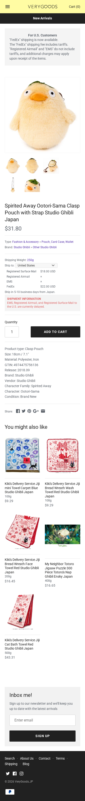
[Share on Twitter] (24, 411)
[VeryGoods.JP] (42, 6)
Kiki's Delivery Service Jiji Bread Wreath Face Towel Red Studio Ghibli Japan (22, 566)
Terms (60, 758)
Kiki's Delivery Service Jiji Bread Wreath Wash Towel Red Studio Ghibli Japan (62, 490)
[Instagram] (21, 774)
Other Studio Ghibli (45, 247)
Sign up (42, 736)
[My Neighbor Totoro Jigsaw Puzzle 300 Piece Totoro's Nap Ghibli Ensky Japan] (62, 535)
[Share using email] (43, 411)
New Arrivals (42, 18)
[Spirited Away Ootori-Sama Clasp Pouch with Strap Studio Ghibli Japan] (42, 115)
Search (10, 758)
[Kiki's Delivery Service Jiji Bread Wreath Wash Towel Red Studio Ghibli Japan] (62, 455)
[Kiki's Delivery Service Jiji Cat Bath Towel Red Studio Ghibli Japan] (22, 611)
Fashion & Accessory (25, 241)
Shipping (11, 764)
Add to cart (55, 332)
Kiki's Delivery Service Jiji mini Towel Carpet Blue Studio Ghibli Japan (22, 488)
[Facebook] (15, 774)
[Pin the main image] (29, 411)
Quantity (11, 322)
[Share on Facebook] (18, 411)
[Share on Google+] (36, 411)
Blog (26, 764)
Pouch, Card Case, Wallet (57, 241)
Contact (45, 758)
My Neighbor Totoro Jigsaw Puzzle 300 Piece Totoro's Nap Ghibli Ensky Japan (59, 570)
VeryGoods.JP (24, 781)
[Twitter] (8, 774)
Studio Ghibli (22, 247)
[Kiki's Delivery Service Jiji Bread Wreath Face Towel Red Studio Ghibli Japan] (22, 531)
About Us (27, 758)
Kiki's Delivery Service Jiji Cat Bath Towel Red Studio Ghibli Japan (22, 644)
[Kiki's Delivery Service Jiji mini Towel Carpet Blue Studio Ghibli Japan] (22, 455)
